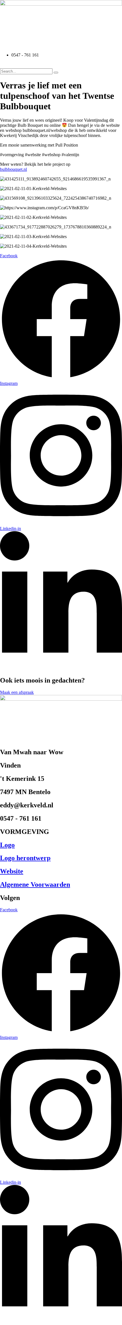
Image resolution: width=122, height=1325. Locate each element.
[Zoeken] (56, 72)
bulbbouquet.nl (13, 169)
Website (11, 871)
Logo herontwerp (25, 858)
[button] (61, 65)
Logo (7, 845)
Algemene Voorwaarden (35, 884)
